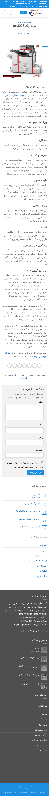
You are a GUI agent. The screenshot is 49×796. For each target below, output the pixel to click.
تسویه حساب (41, 745)
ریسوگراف (42, 566)
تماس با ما (42, 750)
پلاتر (45, 550)
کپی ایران (14, 33)
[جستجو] (11, 12)
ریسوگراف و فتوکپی (31, 503)
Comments (35, 497)
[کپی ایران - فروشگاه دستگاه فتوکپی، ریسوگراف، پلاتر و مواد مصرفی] (35, 12)
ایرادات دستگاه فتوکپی (30, 526)
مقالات (44, 714)
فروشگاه (43, 719)
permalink (25, 378)
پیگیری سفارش (40, 735)
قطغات (43, 571)
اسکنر (37, 494)
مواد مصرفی (41, 576)
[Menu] (45, 12)
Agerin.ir (42, 792)
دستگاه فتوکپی (40, 555)
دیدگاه (41, 402)
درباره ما (43, 724)
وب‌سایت (40, 450)
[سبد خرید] (4, 12)
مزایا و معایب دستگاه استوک (27, 511)
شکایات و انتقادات (24, 788)
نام (42, 425)
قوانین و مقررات (39, 740)
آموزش (43, 545)
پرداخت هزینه (41, 729)
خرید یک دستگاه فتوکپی (29, 519)
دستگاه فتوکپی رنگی (38, 560)
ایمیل (41, 437)
